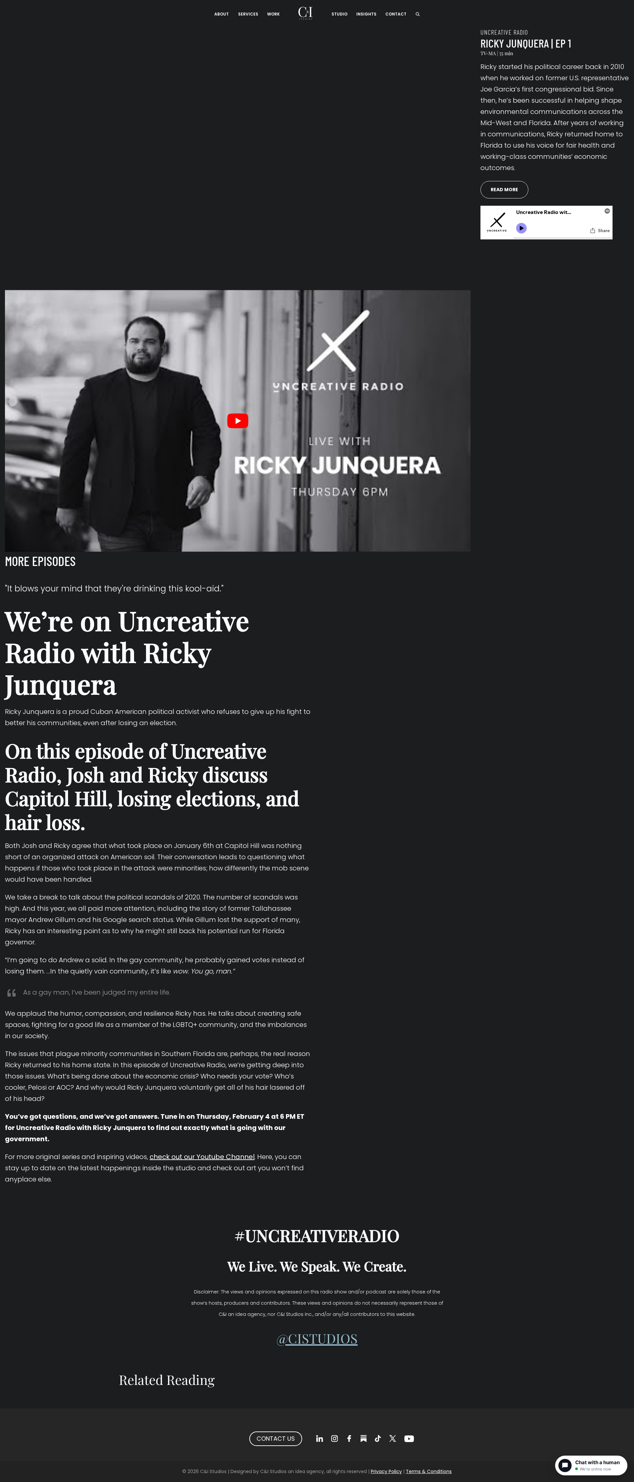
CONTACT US (276, 1438)
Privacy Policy (386, 1471)
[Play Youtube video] (238, 421)
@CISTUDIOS (317, 1338)
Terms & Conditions (429, 1471)
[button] (417, 13)
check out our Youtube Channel (202, 1156)
